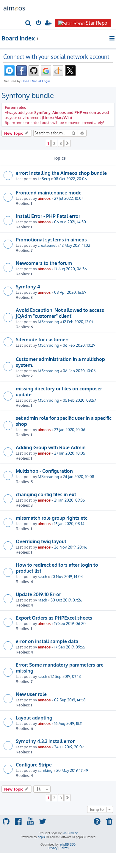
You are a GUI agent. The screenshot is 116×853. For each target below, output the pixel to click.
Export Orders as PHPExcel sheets (54, 618)
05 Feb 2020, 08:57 (79, 400)
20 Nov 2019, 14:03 (67, 576)
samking (45, 770)
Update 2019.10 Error (38, 594)
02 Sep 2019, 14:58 (70, 699)
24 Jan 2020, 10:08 (78, 476)
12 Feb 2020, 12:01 (78, 321)
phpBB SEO (68, 844)
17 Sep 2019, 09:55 (69, 646)
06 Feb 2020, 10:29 (79, 345)
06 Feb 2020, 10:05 (79, 370)
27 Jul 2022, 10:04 (69, 198)
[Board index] (14, 7)
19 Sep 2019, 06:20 (70, 623)
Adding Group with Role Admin (51, 447)
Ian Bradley (70, 833)
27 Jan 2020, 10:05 (69, 452)
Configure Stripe (34, 765)
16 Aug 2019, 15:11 (68, 723)
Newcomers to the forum (44, 263)
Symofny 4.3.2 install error (45, 741)
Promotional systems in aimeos (51, 240)
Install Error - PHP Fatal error (48, 216)
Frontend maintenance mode (48, 193)
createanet (47, 245)
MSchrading (48, 321)
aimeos (44, 198)
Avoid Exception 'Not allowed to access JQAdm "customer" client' (60, 313)
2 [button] (54, 143)
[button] (67, 143)
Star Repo (96, 23)
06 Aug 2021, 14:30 (70, 221)
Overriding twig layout (41, 541)
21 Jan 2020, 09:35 (69, 499)
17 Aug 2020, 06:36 (70, 268)
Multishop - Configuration (44, 471)
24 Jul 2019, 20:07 (69, 746)
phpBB (42, 837)
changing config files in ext (46, 494)
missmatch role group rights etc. (52, 518)
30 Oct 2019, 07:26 (66, 599)
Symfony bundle (27, 95)
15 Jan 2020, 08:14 (69, 523)
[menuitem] (28, 23)
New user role (31, 694)
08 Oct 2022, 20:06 (70, 178)
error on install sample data (47, 641)
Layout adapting (34, 718)
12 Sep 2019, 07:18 (66, 676)
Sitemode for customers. (43, 340)
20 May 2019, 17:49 (72, 770)
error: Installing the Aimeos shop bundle (61, 173)
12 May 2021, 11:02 (75, 245)
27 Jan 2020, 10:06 (69, 429)
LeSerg (44, 178)
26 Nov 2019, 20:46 (70, 546)
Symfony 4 (28, 287)
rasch (42, 576)
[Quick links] (112, 38)
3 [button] (61, 143)
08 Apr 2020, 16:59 (70, 292)
